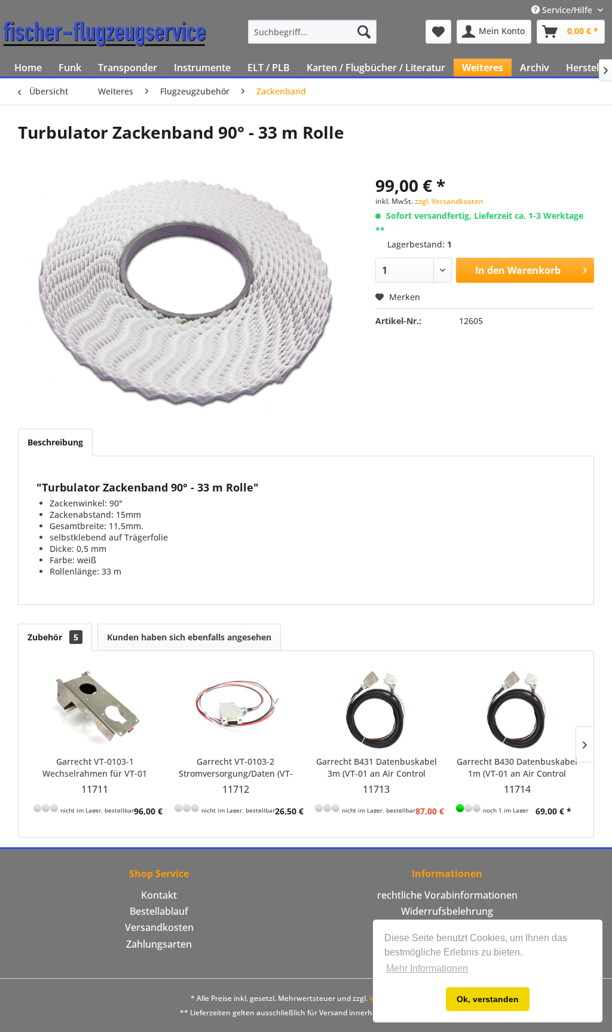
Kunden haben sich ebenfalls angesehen (189, 637)
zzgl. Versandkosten (449, 201)
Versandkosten (159, 927)
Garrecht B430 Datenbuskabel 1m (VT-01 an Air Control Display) (517, 768)
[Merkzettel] (438, 32)
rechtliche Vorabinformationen (447, 895)
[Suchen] (364, 32)
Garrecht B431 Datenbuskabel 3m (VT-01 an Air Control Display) (376, 768)
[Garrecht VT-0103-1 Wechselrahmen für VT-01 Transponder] (95, 708)
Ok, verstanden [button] (488, 999)
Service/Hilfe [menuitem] (567, 10)
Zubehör (52, 637)
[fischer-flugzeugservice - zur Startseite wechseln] (104, 35)
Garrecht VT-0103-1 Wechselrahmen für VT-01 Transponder (94, 768)
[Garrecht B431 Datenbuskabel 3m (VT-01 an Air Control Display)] (376, 708)
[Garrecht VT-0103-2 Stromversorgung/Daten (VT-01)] (236, 708)
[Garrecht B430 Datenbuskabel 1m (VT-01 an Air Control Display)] (517, 708)
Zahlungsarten (159, 944)
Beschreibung (55, 442)
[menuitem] (312, 32)
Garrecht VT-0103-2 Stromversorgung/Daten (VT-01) (236, 768)
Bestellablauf (159, 911)
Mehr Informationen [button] (427, 968)
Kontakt (159, 895)
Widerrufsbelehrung (447, 911)
